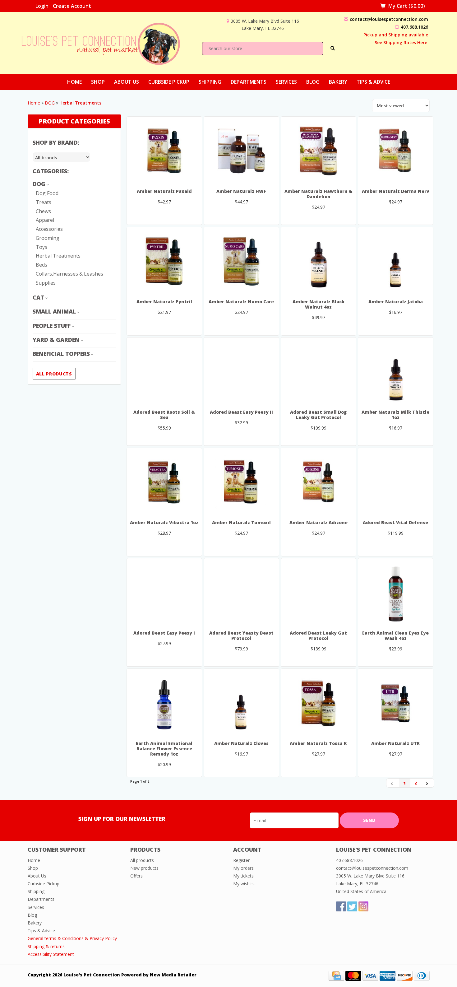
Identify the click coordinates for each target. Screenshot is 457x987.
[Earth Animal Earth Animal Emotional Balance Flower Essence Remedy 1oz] (164, 703)
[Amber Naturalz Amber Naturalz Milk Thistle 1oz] (395, 372)
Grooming (47, 238)
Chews (43, 211)
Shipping (210, 81)
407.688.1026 (414, 27)
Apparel (45, 219)
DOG (50, 103)
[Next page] (427, 783)
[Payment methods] (336, 975)
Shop (98, 81)
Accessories (49, 229)
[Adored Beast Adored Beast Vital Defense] (395, 482)
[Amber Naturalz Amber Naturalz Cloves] (241, 703)
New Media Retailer (173, 975)
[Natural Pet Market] (106, 42)
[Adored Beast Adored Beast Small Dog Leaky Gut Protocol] (318, 372)
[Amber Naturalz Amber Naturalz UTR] (395, 703)
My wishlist (244, 884)
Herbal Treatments (58, 255)
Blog (313, 81)
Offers (136, 876)
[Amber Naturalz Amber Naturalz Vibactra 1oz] (164, 482)
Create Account (72, 5)
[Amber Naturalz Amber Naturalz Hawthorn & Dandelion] (318, 151)
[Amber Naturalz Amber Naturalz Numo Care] (241, 261)
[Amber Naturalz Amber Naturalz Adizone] (318, 482)
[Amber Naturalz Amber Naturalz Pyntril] (164, 261)
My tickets (243, 876)
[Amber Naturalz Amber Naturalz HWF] (241, 151)
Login (41, 5)
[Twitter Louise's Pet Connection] (352, 906)
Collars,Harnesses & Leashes (69, 273)
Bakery (338, 81)
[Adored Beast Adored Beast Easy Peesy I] (164, 592)
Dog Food (47, 193)
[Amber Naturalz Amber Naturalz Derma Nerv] (395, 151)
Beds (41, 264)
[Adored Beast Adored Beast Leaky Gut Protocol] (318, 592)
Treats (43, 202)
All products (54, 374)
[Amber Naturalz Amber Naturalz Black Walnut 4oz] (318, 261)
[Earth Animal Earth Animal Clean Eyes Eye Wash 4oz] (395, 592)
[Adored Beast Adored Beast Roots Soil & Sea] (164, 372)
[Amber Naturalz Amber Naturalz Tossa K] (318, 703)
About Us (126, 81)
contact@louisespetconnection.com (389, 19)
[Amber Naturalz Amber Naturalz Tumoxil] (241, 482)
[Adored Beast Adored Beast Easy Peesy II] (241, 372)
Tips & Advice (373, 81)
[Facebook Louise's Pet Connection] (341, 906)
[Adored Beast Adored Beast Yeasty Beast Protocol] (241, 592)
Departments (248, 81)
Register (241, 860)
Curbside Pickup (168, 81)
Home (74, 81)
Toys (41, 247)
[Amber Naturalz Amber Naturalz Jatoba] (395, 261)
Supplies (46, 282)
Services (286, 81)
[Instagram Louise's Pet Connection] (363, 906)
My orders (243, 868)
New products (144, 868)
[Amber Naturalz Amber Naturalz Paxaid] (164, 151)
